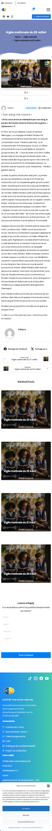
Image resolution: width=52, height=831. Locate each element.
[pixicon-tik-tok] (30, 678)
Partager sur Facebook (17, 349)
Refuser (26, 815)
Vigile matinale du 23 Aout (20, 419)
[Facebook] (4, 16)
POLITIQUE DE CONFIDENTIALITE (32, 828)
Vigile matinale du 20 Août (20, 573)
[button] (48, 786)
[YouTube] (8, 16)
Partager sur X (41, 349)
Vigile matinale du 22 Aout (20, 471)
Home (18, 37)
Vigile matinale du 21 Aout (19, 522)
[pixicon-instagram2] (35, 678)
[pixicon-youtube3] (47, 678)
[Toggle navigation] (48, 10)
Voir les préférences (26, 822)
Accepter (26, 808)
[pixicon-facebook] (41, 678)
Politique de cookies (14, 828)
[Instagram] (12, 16)
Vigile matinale (30, 37)
